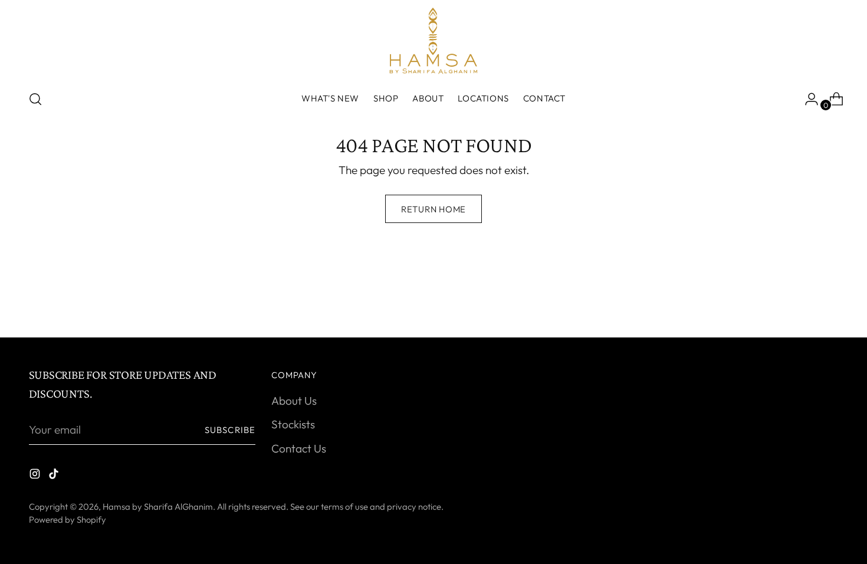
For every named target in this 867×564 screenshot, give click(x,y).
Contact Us (298, 448)
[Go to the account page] (807, 99)
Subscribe (230, 429)
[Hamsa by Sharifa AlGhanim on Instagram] (36, 475)
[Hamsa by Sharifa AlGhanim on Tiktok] (55, 475)
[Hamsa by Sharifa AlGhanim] (433, 40)
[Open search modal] (35, 99)
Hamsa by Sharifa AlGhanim (158, 506)
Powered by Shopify (67, 519)
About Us (294, 401)
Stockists (293, 424)
